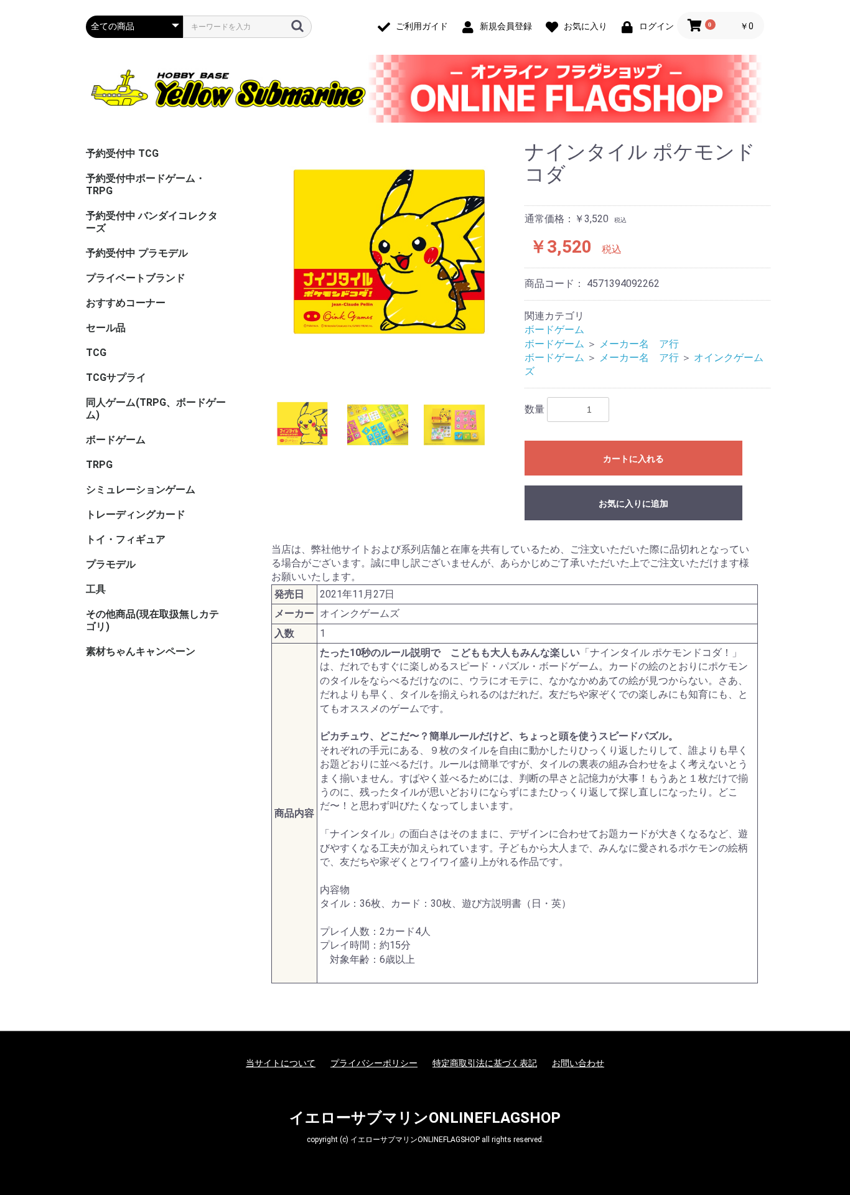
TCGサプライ (116, 377)
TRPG (99, 465)
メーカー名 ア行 (639, 344)
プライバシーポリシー (374, 1063)
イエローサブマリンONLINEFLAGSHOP (425, 1118)
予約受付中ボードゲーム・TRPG (145, 184)
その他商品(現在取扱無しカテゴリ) (152, 620)
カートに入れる (633, 459)
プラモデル (111, 564)
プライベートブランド (135, 278)
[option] (387, 254)
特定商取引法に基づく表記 (484, 1063)
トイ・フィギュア (126, 539)
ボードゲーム (116, 440)
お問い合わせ (578, 1063)
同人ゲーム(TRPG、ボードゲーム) (156, 408)
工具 (96, 589)
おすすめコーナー (126, 303)
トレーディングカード (135, 514)
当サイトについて (280, 1063)
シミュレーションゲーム (140, 489)
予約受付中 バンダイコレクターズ (152, 222)
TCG (96, 352)
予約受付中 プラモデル (137, 253)
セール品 (106, 328)
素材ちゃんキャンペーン (140, 651)
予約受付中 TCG (122, 153)
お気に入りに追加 (633, 503)
